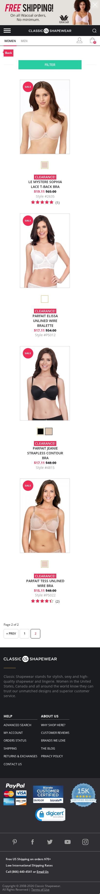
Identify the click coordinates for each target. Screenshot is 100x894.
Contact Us (13, 764)
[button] (52, 815)
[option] (44, 165)
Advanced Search (17, 725)
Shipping (10, 748)
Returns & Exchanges (20, 756)
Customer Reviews (55, 733)
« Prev (11, 633)
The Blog (48, 748)
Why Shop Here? (53, 725)
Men (24, 41)
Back (8, 53)
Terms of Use (40, 889)
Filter (50, 64)
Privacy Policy (52, 756)
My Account (13, 733)
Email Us (43, 872)
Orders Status (15, 740)
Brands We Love (53, 740)
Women (10, 41)
